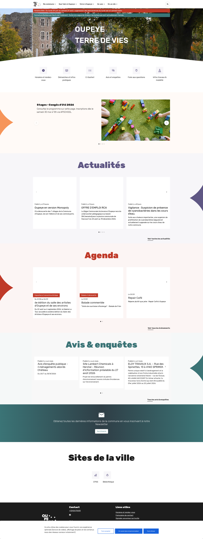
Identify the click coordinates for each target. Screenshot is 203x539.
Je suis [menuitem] (100, 4)
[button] (36, 122)
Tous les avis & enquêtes (158, 400)
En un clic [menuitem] (112, 4)
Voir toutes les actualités (159, 239)
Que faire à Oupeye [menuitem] (67, 4)
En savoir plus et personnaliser (129, 531)
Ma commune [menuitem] (48, 4)
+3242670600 (75, 511)
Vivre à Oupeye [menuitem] (86, 4)
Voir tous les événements (159, 328)
